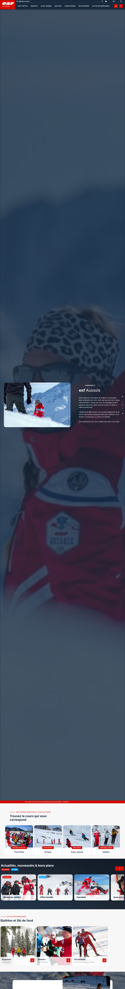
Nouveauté (5, 869)
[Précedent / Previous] (123, 397)
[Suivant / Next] (123, 413)
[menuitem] (19, 840)
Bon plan (15, 869)
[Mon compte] (116, 6)
